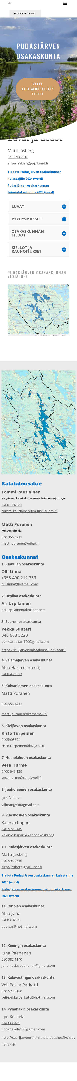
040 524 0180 (11, 991)
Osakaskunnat (25, 13)
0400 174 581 (11, 505)
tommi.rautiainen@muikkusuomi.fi (29, 511)
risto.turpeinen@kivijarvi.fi (22, 745)
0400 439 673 (11, 674)
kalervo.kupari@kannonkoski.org (27, 835)
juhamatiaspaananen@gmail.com (28, 965)
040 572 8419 (11, 829)
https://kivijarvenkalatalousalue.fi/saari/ (33, 650)
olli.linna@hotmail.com (19, 584)
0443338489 (10, 1023)
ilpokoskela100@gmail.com (23, 1029)
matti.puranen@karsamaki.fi (24, 714)
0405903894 (10, 739)
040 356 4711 (11, 537)
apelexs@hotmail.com (19, 926)
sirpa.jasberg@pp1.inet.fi (28, 163)
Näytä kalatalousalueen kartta (37, 89)
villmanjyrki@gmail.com (20, 804)
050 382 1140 (11, 959)
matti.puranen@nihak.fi (20, 543)
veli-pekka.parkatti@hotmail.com (28, 997)
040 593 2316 (18, 157)
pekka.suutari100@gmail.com (25, 641)
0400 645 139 (11, 771)
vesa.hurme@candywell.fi (21, 777)
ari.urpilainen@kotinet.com (23, 609)
